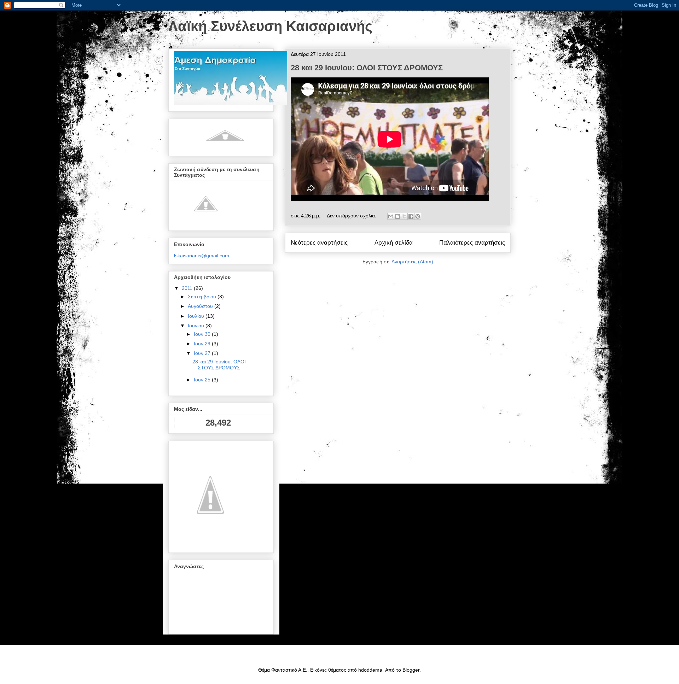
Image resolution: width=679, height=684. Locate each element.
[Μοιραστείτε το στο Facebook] (410, 216)
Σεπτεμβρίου (202, 296)
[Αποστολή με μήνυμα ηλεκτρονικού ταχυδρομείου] (390, 216)
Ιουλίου (196, 316)
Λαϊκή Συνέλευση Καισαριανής (270, 26)
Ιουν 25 (203, 379)
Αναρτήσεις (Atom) (412, 261)
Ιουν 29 (203, 343)
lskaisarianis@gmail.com (201, 255)
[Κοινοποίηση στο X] (404, 216)
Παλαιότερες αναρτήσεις (472, 242)
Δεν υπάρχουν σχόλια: (352, 215)
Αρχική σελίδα (394, 242)
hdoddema (370, 670)
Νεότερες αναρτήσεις (319, 242)
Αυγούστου (201, 306)
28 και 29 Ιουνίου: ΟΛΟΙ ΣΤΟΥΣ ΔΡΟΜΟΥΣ (367, 67)
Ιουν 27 (203, 353)
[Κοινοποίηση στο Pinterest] (417, 216)
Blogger (410, 670)
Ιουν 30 (203, 334)
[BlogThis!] (397, 216)
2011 (188, 288)
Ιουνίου (196, 325)
